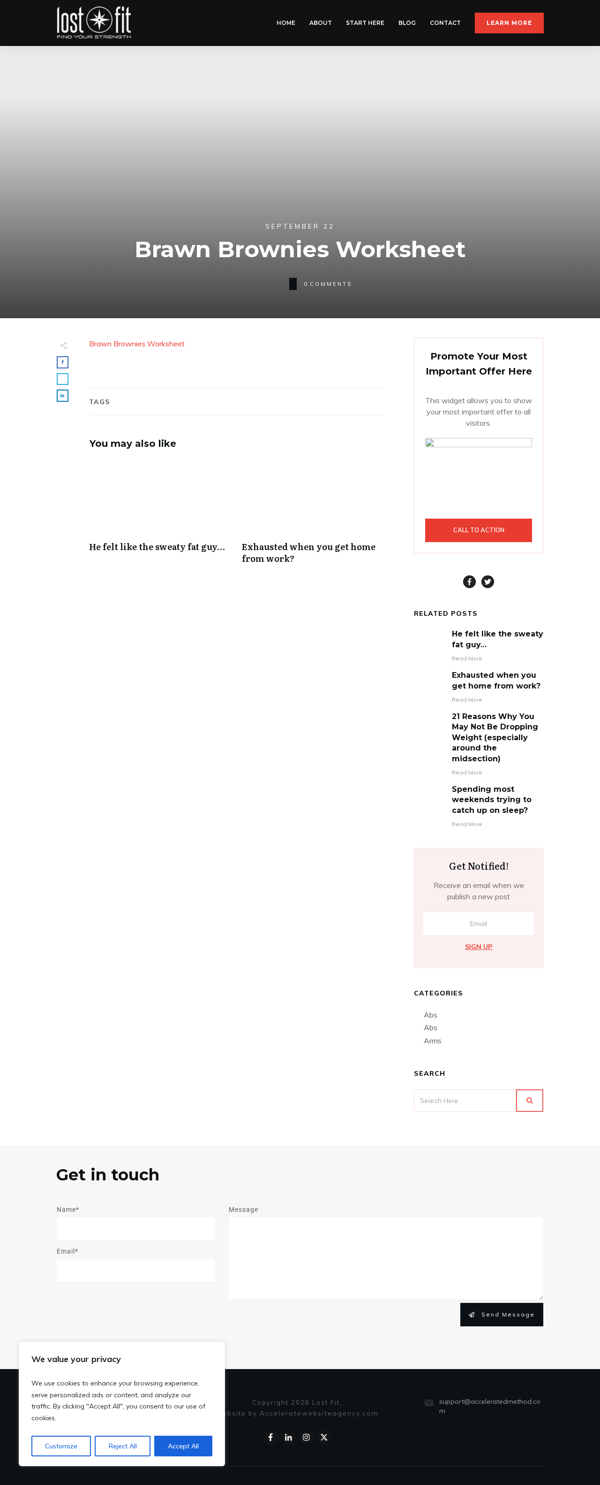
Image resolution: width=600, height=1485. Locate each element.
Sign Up (478, 946)
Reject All (123, 1446)
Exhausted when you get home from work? (313, 517)
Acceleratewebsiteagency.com (319, 1413)
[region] (122, 1403)
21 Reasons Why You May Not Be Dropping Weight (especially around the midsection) (495, 737)
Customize (61, 1446)
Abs (430, 1014)
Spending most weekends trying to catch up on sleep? (492, 800)
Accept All (183, 1446)
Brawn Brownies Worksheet (137, 343)
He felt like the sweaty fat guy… (160, 517)
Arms (433, 1040)
